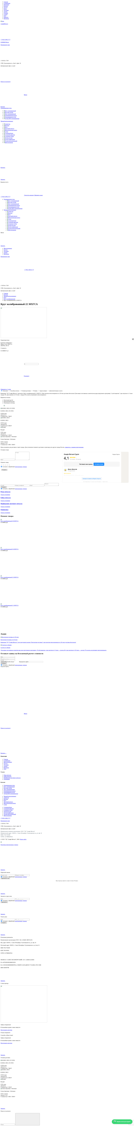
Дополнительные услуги (55, 390)
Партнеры (6, 4)
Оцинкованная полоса (10, 791)
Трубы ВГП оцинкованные (11, 793)
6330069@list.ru (5, 42)
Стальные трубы (8, 810)
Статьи (5, 14)
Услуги (5, 7)
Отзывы (6, 13)
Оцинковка (7, 779)
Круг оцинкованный (9, 786)
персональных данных (21, 466)
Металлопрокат (8, 248)
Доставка (6, 10)
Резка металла (7, 775)
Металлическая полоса (10, 803)
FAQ (5, 15)
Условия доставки (26, 390)
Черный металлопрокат (10, 210)
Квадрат (6, 799)
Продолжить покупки (6, 1030)
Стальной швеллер (9, 808)
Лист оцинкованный (9, 789)
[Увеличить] (24, 337)
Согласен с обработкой (14, 466)
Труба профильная (8, 812)
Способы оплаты (14, 390)
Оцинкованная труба (9, 792)
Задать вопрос (43, 390)
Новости (6, 17)
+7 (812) (5, 39)
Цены (5, 9)
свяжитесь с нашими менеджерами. (74, 447)
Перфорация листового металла (12, 777)
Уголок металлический (10, 814)
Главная (6, 2)
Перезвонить (4, 902)
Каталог (6, 6)
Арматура (6, 797)
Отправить (4, 469)
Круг (5, 800)
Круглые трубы (8, 788)
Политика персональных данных (9, 844)
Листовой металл (8, 802)
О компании (7, 3)
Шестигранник (8, 815)
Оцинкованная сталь (9, 199)
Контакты (6, 18)
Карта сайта (23, 839)
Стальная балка (8, 807)
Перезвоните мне (5, 45)
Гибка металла (7, 776)
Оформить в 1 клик (6, 389)
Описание (5, 390)
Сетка (5, 804)
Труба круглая (7, 811)
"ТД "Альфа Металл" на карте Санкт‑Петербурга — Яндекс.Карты (95, 481)
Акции (5, 11)
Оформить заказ (38, 195)
